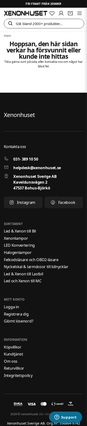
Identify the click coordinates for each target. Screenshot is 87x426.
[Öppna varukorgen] (70, 13)
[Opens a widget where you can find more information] (65, 418)
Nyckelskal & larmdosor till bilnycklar (36, 266)
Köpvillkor (13, 347)
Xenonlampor (16, 238)
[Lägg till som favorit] (52, 13)
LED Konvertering (19, 245)
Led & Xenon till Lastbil (23, 274)
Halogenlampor (18, 252)
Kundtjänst (13, 354)
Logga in (11, 307)
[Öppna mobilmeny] (79, 13)
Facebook (66, 202)
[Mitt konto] (61, 13)
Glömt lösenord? (18, 321)
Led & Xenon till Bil (20, 231)
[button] (10, 23)
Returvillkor (14, 368)
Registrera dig (16, 314)
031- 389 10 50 (25, 159)
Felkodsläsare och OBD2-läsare (31, 259)
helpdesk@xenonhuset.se (37, 167)
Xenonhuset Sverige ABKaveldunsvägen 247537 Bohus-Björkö (35, 182)
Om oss (10, 361)
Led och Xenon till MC (22, 281)
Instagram (26, 202)
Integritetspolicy (18, 375)
